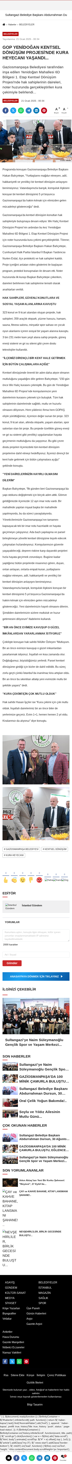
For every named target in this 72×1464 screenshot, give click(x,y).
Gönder (12, 963)
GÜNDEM (11, 1287)
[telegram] (40, 1458)
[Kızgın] (39, 874)
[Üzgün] (64, 874)
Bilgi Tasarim (35, 1404)
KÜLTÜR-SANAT (15, 1292)
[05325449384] (19, 1361)
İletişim (41, 1375)
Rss (6, 1375)
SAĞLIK (43, 1298)
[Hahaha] (47, 874)
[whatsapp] (32, 1458)
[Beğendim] (6, 874)
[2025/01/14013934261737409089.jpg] (36, 759)
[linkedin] (47, 1458)
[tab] (12, 922)
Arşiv (29, 1318)
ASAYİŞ (10, 1282)
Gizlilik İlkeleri (35, 1382)
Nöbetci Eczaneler (13, 1347)
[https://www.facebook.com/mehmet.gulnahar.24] (5, 1361)
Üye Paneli (33, 1308)
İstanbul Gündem (32, 905)
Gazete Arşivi (34, 1323)
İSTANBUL (45, 1287)
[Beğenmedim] (31, 874)
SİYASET (10, 1303)
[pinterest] (55, 1458)
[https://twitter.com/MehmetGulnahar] (12, 1361)
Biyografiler (9, 1313)
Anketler (7, 1331)
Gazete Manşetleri (13, 1342)
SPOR (42, 1303)
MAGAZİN (45, 1292)
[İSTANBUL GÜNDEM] (26, 1361)
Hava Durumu (11, 1337)
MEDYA (10, 1298)
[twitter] (24, 1458)
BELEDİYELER (26, 24)
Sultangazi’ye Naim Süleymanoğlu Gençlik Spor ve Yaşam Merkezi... (34, 1042)
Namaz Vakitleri (12, 1352)
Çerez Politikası (56, 1375)
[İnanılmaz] (56, 874)
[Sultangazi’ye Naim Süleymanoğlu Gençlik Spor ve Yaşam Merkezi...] (36, 1016)
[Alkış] (14, 874)
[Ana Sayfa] (4, 25)
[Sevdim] (22, 874)
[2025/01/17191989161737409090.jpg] (36, 813)
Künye (30, 1375)
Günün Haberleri (36, 1313)
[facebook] (16, 1458)
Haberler (12, 24)
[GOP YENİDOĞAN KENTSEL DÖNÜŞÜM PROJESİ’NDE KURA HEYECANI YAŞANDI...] (36, 141)
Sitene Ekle (17, 1375)
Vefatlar (7, 1318)
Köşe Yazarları (11, 1308)
